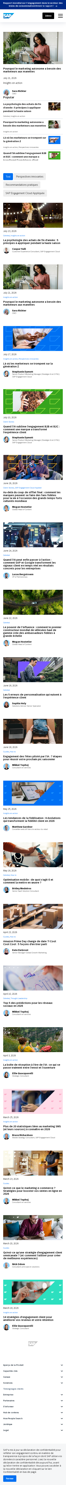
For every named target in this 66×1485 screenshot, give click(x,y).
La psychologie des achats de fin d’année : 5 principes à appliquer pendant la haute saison (22, 107)
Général (6, 116)
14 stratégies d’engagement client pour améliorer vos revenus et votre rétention (28, 1319)
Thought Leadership (19, 998)
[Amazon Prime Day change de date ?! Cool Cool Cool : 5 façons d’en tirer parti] (33, 916)
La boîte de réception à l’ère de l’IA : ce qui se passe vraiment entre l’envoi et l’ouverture (31, 1066)
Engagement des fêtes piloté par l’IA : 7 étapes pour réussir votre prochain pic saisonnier (32, 758)
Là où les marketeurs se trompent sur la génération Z (24, 139)
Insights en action (12, 82)
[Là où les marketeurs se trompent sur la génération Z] (33, 338)
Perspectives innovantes (29, 147)
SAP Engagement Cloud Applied (28, 488)
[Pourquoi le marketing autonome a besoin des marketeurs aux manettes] (33, 48)
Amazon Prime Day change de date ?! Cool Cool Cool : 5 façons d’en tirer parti (29, 943)
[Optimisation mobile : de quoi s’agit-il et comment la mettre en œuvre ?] (33, 854)
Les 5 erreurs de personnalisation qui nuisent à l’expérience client (32, 696)
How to (13, 752)
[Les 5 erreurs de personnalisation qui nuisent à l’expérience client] (33, 669)
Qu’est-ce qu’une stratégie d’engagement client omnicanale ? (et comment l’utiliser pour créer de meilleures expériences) (32, 1255)
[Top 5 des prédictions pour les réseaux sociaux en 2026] (33, 978)
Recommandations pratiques (22, 184)
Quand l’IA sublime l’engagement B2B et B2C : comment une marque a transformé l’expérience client (24, 157)
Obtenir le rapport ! (44, 6)
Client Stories (8, 422)
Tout (8, 176)
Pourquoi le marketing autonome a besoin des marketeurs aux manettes (32, 70)
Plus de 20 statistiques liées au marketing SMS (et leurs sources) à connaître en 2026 (32, 1128)
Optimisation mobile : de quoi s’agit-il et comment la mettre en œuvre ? (28, 881)
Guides (6, 752)
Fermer (10, 1478)
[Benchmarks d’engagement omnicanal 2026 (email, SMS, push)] (33, 1353)
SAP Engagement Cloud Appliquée (25, 193)
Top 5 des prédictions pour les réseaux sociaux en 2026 (28, 1004)
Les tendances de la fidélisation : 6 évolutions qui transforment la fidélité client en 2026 (32, 819)
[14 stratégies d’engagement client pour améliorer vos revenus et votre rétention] (33, 1292)
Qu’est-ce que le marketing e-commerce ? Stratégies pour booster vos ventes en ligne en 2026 (32, 1190)
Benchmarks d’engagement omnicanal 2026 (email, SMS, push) (30, 1380)
